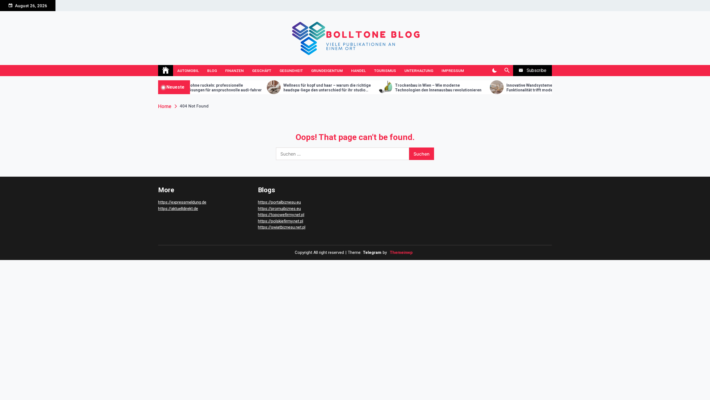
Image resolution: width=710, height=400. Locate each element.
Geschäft (261, 70)
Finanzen (234, 70)
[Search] (507, 70)
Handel (358, 70)
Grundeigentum (327, 70)
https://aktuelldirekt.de (178, 208)
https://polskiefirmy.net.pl (280, 221)
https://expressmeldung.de (182, 202)
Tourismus (385, 70)
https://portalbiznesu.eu (279, 202)
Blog (212, 70)
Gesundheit (291, 70)
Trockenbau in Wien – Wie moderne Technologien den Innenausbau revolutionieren (422, 87)
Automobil (188, 70)
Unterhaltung (418, 70)
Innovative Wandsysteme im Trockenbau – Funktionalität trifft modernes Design (529, 87)
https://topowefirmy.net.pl (281, 214)
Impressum (453, 70)
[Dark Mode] (494, 70)
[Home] (165, 70)
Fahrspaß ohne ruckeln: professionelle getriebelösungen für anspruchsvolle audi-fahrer (200, 87)
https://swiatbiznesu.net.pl (281, 227)
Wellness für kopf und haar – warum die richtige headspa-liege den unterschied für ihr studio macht (310, 87)
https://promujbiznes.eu (279, 208)
